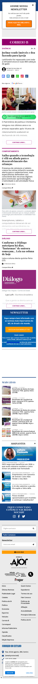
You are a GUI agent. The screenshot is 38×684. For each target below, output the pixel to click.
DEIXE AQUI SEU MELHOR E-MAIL (19, 24)
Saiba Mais (29, 673)
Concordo (10, 673)
